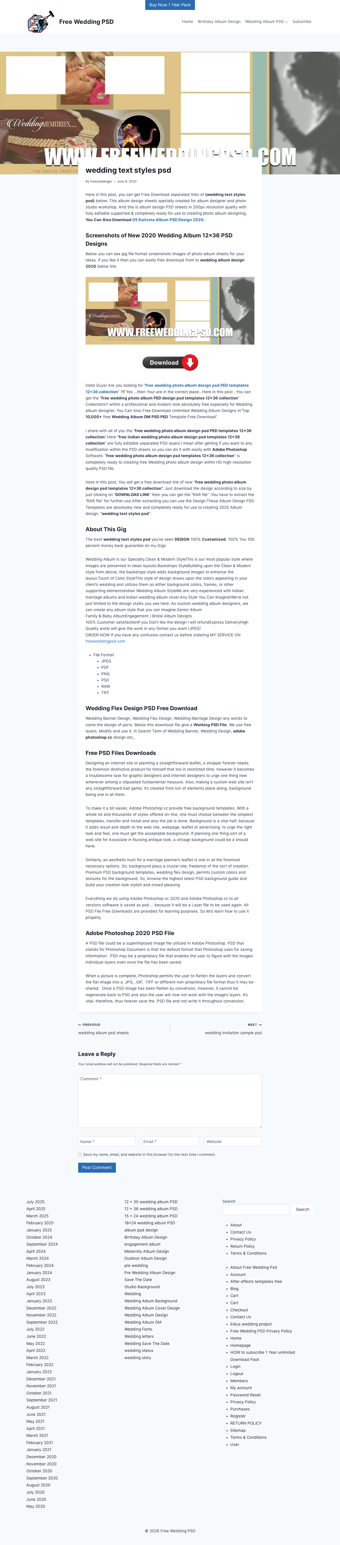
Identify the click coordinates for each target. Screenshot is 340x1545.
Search (229, 1201)
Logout (236, 1373)
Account (238, 1274)
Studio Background (142, 1286)
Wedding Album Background (150, 1301)
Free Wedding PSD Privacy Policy (261, 1331)
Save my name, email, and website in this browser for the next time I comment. (149, 1154)
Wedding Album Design (146, 1315)
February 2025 (39, 1223)
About (236, 1225)
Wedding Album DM (142, 1322)
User (234, 1444)
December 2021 (41, 1379)
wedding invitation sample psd (233, 1029)
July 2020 (35, 1492)
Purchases (240, 1409)
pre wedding (136, 1265)
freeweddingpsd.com (105, 641)
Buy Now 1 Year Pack (170, 4)
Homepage (240, 1345)
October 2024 (39, 1237)
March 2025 (37, 1216)
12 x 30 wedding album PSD (151, 1202)
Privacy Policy (243, 1239)
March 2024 (37, 1258)
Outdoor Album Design (145, 1258)
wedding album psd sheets (103, 1029)
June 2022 (36, 1336)
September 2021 (41, 1400)
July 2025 (35, 1202)
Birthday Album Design (219, 21)
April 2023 (36, 1293)
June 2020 (36, 1499)
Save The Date (138, 1279)
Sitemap (238, 1430)
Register (238, 1416)
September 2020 (42, 1478)
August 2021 (38, 1407)
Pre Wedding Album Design (149, 1272)
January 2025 (39, 1230)
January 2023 (39, 1301)
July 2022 (35, 1329)
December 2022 (41, 1308)
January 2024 (39, 1272)
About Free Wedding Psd (253, 1267)
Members (239, 1381)
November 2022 (41, 1315)
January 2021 (38, 1449)
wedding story (137, 1357)
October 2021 (39, 1393)
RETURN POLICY (246, 1423)
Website (214, 1141)
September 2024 (42, 1244)
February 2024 (40, 1265)
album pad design (141, 1230)
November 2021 (41, 1386)
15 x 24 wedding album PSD (150, 1216)
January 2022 (39, 1371)
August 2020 (38, 1485)
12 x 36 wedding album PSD (151, 1208)
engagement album (142, 1244)
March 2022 (37, 1357)
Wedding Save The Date (147, 1343)
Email (150, 1141)
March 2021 (37, 1435)
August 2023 (38, 1279)
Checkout (239, 1310)
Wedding (132, 1293)
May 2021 (35, 1421)
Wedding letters (139, 1336)
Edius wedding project (251, 1324)
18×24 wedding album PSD (149, 1223)
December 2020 (41, 1456)
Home (187, 21)
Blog (234, 1288)
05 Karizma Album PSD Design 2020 (167, 219)
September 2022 (42, 1322)
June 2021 (36, 1414)
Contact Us (240, 1232)
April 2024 (36, 1251)
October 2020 (39, 1471)
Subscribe (302, 21)
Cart (234, 1295)
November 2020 (41, 1464)
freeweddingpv (101, 181)
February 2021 (39, 1442)
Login (235, 1366)
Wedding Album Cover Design (152, 1308)
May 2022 (35, 1343)
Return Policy (242, 1246)
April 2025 (35, 1208)
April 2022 (35, 1350)
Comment (91, 1079)
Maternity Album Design (146, 1251)
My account (241, 1387)
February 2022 (39, 1364)
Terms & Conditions (248, 1253)
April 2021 (35, 1428)
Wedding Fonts (138, 1329)
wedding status (138, 1350)
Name (87, 1141)
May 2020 (35, 1506)
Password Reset (245, 1395)
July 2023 (35, 1286)
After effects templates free (256, 1281)
